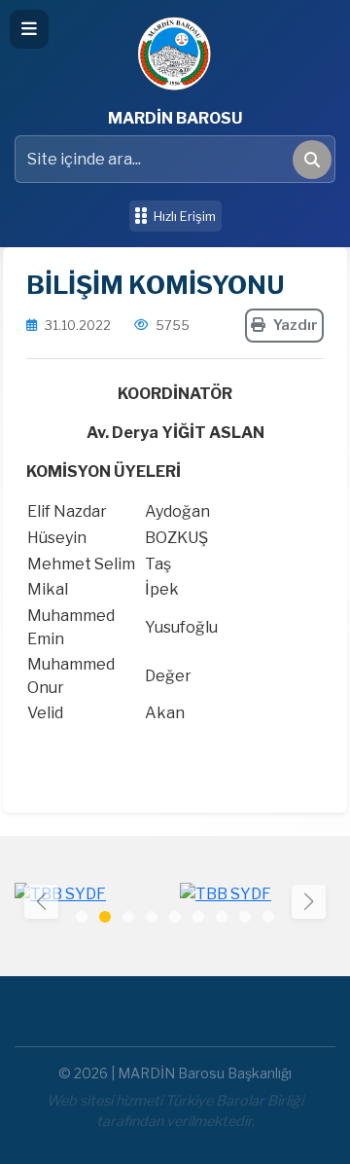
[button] (309, 902)
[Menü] (29, 29)
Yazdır (295, 325)
